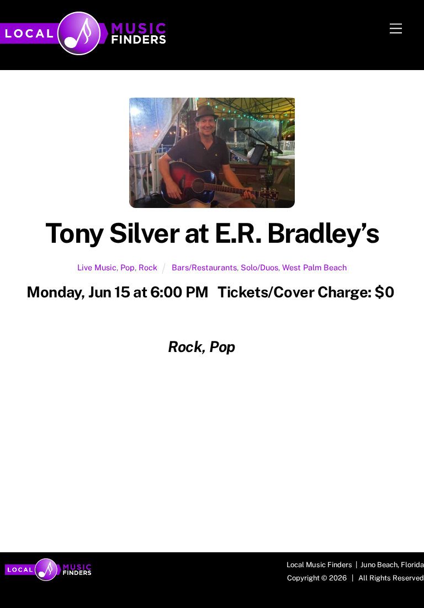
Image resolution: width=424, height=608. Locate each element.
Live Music (96, 267)
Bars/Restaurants (204, 267)
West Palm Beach (314, 267)
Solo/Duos (259, 267)
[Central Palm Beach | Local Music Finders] (83, 50)
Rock (148, 267)
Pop (127, 267)
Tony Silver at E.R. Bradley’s (212, 233)
